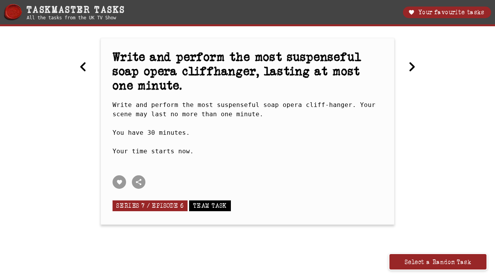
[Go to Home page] (13, 12)
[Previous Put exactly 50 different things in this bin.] (83, 67)
